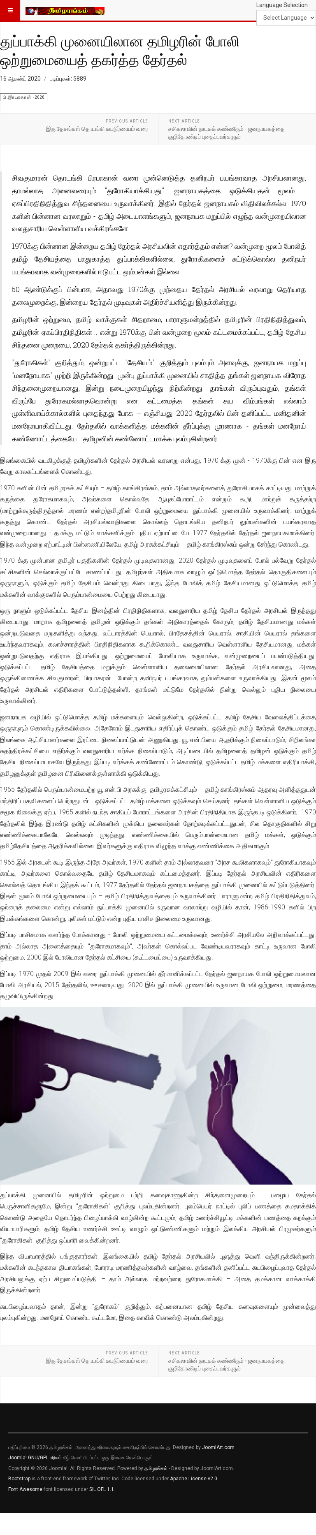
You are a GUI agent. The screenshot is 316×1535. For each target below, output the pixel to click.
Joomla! (17, 1458)
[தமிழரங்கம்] (65, 10)
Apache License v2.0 (193, 1479)
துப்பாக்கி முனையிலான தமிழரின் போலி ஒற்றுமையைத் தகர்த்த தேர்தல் (119, 50)
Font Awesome (25, 1489)
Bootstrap (19, 1479)
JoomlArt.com (218, 1447)
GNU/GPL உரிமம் (45, 1458)
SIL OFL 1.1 (101, 1489)
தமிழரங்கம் (155, 1468)
